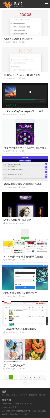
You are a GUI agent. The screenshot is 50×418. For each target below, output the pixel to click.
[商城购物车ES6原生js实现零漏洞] (25, 313)
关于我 (15, 394)
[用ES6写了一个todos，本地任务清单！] (25, 59)
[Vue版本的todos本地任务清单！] (25, 23)
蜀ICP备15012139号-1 (19, 414)
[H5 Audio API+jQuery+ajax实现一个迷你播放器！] (25, 95)
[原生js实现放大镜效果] (25, 349)
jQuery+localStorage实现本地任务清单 (22, 183)
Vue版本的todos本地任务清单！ (19, 38)
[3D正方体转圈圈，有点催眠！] (25, 204)
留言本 (42, 394)
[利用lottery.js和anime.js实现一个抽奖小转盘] (25, 132)
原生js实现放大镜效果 (14, 365)
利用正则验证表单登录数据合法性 (20, 292)
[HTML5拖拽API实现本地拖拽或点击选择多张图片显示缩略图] (25, 240)
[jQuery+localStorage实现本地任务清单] (25, 168)
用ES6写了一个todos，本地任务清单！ (22, 75)
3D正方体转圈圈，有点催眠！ (18, 220)
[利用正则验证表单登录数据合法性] (25, 277)
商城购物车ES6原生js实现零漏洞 (19, 329)
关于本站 (6, 394)
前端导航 (33, 394)
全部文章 (23, 394)
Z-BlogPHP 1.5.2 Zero (22, 403)
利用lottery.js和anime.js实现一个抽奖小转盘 (25, 147)
